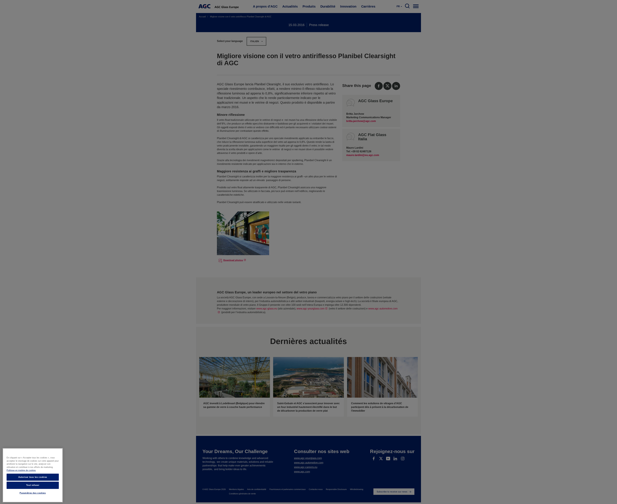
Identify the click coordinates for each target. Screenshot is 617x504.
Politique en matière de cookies (21, 470)
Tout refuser (32, 485)
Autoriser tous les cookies (32, 477)
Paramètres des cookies (33, 493)
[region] (33, 475)
